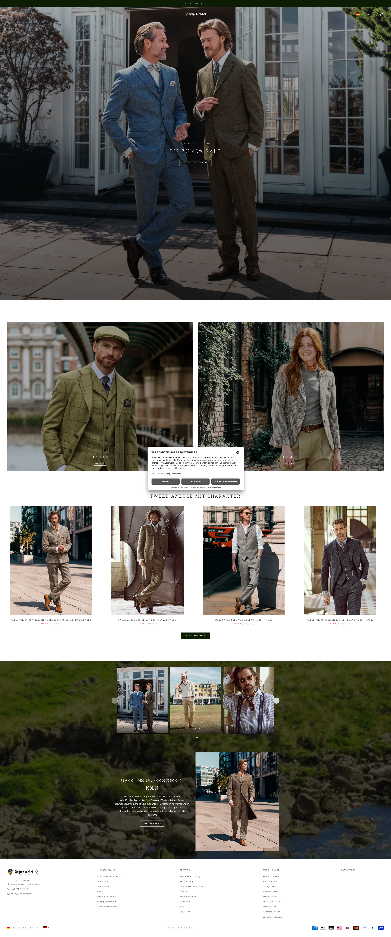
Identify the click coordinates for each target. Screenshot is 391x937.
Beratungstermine (188, 896)
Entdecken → (100, 463)
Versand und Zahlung (190, 876)
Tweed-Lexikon (270, 881)
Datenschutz (103, 886)
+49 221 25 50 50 (19, 889)
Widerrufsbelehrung (106, 896)
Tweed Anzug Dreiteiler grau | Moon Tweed (243, 620)
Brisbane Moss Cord (272, 916)
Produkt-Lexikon (271, 876)
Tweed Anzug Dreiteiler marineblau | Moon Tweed (340, 620)
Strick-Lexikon (269, 906)
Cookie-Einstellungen (107, 906)
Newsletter (185, 901)
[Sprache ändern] (359, 14)
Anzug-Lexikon (270, 886)
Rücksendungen (187, 881)
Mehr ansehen (195, 635)
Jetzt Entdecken (195, 162)
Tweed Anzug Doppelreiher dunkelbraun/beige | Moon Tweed (51, 620)
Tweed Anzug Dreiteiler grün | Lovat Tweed (147, 620)
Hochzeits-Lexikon (271, 911)
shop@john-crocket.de (21, 893)
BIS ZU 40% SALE (195, 3)
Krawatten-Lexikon (272, 901)
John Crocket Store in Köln (192, 886)
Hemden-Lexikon (271, 891)
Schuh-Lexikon (270, 896)
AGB (99, 891)
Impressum (102, 881)
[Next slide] (276, 701)
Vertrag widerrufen (106, 901)
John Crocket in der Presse (109, 876)
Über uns (184, 891)
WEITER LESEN (152, 823)
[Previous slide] (114, 701)
